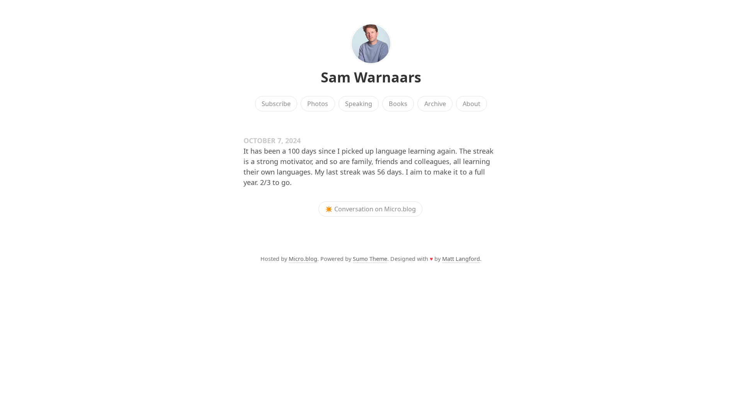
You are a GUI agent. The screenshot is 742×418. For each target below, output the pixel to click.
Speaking (358, 103)
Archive (435, 103)
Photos (317, 103)
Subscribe (276, 103)
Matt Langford (461, 258)
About (471, 103)
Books (398, 103)
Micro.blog (303, 258)
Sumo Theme (370, 258)
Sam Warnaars (371, 77)
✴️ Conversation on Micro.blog (370, 209)
